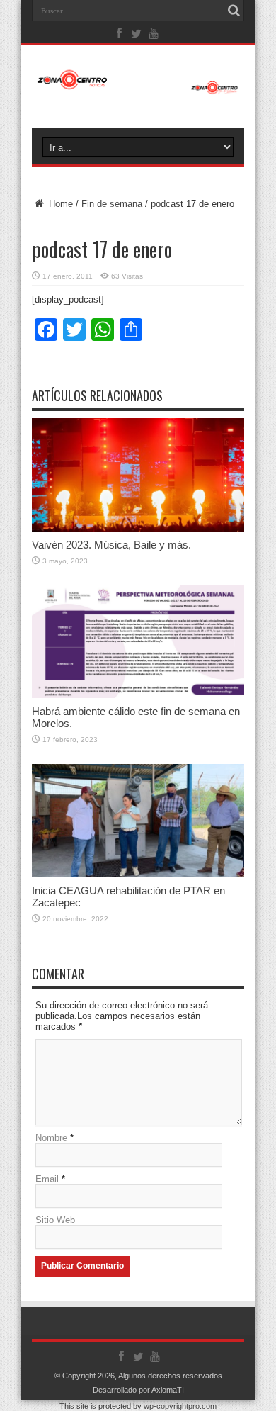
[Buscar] (233, 10)
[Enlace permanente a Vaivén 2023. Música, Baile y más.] (138, 528)
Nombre (51, 1137)
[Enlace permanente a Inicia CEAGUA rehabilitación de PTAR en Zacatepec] (138, 874)
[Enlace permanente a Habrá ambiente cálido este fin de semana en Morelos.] (138, 695)
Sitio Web (55, 1220)
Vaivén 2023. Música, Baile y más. (111, 545)
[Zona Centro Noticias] (138, 87)
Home (59, 203)
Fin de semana (111, 203)
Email (47, 1179)
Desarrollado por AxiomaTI (138, 1389)
